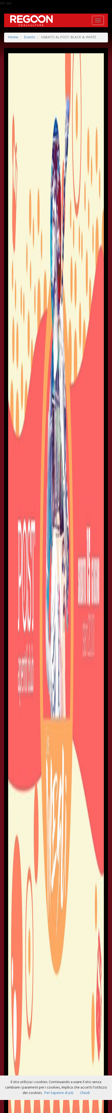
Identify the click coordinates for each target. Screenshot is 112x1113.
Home (13, 37)
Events (29, 37)
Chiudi (85, 1093)
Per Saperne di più (58, 1093)
